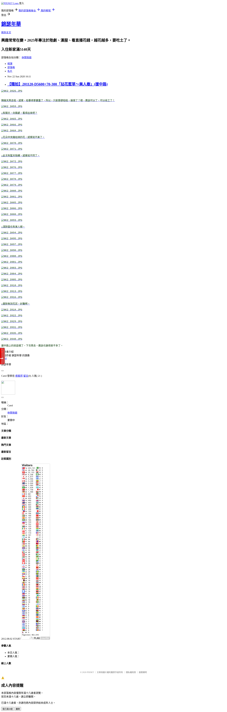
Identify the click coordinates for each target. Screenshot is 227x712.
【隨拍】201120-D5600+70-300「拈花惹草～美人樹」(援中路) (57, 84)
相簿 (9, 63)
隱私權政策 (131, 672)
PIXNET (90, 672)
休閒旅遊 (27, 57)
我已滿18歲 (7, 709)
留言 (25, 376)
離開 (18, 709)
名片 (9, 71)
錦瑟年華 (11, 24)
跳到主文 (6, 32)
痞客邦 (19, 376)
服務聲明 (143, 672)
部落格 (11, 67)
